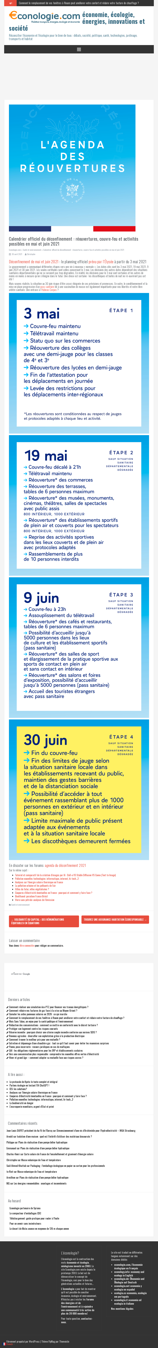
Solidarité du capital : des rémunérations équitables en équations (37, 921)
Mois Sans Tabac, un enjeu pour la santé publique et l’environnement (41, 1021)
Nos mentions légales (122, 1309)
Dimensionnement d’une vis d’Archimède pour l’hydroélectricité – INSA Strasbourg (96, 1130)
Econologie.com (15, 249)
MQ (8, 1183)
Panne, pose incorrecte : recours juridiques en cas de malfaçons (39, 1047)
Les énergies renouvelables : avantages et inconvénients (40, 1183)
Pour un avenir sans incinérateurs (25, 1223)
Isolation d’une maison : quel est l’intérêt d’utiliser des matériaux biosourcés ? (54, 1136)
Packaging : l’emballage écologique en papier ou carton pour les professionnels (67, 1166)
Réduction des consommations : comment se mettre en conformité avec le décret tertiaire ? (53, 1025)
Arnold (9, 1136)
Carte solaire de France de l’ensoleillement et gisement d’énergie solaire (58, 1154)
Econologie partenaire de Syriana (25, 1208)
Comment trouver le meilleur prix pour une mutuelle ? (34, 1039)
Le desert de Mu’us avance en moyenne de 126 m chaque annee (39, 1228)
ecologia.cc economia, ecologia (130, 1293)
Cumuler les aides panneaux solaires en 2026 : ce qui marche (38, 1014)
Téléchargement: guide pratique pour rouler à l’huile (34, 1218)
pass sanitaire (47, 287)
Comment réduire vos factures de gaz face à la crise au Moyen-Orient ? (43, 1010)
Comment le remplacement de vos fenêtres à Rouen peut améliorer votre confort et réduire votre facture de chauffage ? (66, 1018)
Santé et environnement (32, 249)
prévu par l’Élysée (101, 261)
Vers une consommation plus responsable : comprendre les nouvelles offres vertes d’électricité (54, 1054)
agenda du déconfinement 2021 (65, 865)
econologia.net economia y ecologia (128, 1287)
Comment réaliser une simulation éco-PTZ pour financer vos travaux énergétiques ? (48, 1007)
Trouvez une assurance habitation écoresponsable (115, 919)
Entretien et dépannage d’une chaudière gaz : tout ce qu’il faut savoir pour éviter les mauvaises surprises (59, 1043)
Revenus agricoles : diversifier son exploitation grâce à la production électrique (46, 1036)
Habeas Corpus (49, 290)
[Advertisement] (79, 76)
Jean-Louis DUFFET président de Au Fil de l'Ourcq (29, 1130)
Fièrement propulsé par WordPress (23, 1341)
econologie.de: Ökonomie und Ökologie (129, 1280)
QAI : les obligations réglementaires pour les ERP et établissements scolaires (46, 1050)
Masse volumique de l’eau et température (41, 1160)
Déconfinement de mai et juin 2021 (34, 261)
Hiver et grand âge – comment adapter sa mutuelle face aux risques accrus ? (46, 1058)
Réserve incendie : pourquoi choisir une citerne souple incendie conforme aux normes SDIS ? (53, 1032)
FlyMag (51, 1341)
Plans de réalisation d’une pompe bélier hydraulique (42, 1142)
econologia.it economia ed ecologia (127, 1301)
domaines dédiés (119, 1259)
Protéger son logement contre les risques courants (33, 1029)
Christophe (31, 254)
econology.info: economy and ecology (129, 1273)
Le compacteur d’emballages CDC (25, 1213)
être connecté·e (27, 945)
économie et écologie (78, 1262)
